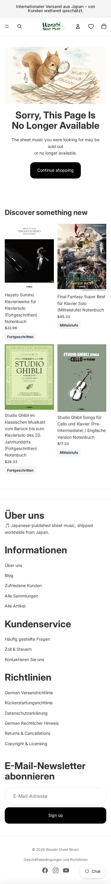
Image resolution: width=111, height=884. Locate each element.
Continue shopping (55, 170)
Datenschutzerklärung (26, 713)
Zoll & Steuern (18, 649)
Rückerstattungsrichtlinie (29, 702)
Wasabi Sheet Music (62, 849)
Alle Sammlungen (21, 595)
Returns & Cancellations (27, 733)
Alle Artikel (15, 605)
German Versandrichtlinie (29, 692)
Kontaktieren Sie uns (24, 659)
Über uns (13, 565)
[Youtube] (66, 870)
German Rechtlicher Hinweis (32, 723)
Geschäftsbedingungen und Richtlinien (56, 859)
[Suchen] (19, 26)
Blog (9, 575)
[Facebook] (45, 870)
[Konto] (77, 26)
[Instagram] (55, 870)
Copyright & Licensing (26, 743)
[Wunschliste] (90, 26)
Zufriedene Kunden (23, 585)
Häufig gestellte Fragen (27, 639)
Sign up (55, 815)
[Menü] (7, 26)
